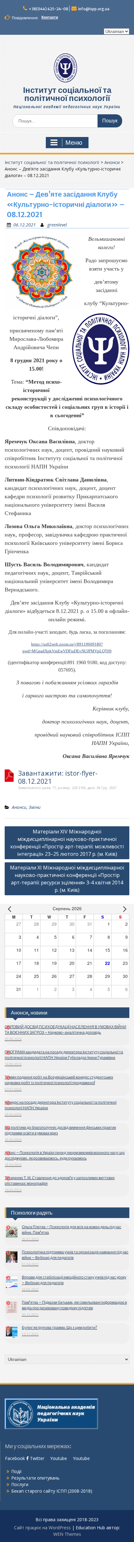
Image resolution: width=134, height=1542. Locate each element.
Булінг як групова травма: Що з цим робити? (59, 1327)
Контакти (49, 17)
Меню (73, 142)
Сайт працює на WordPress (42, 1528)
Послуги (19, 1484)
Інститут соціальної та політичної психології (67, 94)
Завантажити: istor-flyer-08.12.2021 (58, 777)
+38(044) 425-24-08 (48, 9)
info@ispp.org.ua (93, 9)
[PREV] (11, 909)
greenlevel (57, 225)
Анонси (112, 162)
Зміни (35, 807)
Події (16, 1471)
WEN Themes (67, 1534)
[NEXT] (123, 909)
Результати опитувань (35, 1478)
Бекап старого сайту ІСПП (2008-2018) (51, 1491)
